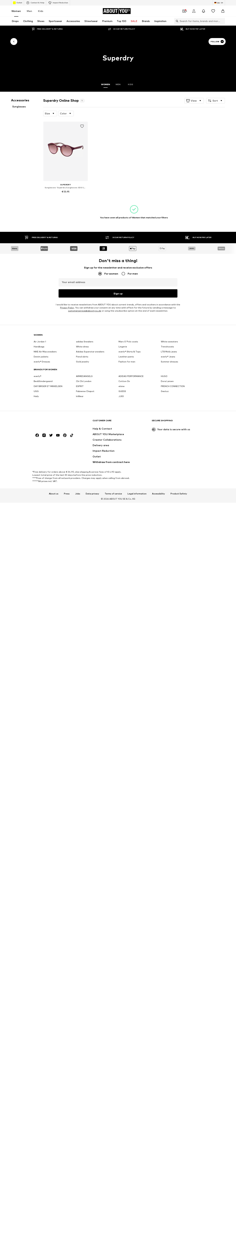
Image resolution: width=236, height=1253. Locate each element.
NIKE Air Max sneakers (45, 351)
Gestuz (165, 391)
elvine (122, 386)
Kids (40, 11)
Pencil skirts (82, 356)
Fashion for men (127, 361)
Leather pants (126, 356)
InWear (79, 396)
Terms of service (113, 494)
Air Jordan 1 (40, 341)
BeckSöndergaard (43, 381)
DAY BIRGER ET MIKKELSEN (48, 386)
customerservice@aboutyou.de (84, 310)
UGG (36, 391)
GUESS (122, 391)
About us (53, 494)
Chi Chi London (83, 381)
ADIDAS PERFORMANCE (131, 376)
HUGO (164, 376)
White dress (82, 346)
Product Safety (179, 494)
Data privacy (92, 494)
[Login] (194, 11)
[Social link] (37, 435)
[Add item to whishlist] (82, 126)
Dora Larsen (167, 381)
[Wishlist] (213, 11)
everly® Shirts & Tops (130, 351)
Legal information (137, 494)
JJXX (121, 396)
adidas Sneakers (84, 341)
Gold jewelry (82, 361)
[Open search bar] (176, 21)
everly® (37, 376)
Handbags (39, 346)
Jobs (77, 494)
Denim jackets (41, 356)
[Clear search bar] (222, 21)
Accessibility (158, 494)
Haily (36, 396)
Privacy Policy (67, 307)
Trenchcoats (167, 346)
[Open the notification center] (203, 11)
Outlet (19, 3)
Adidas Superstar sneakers (90, 351)
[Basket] (223, 11)
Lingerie (123, 346)
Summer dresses (169, 361)
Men (29, 11)
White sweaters (169, 341)
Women (16, 11)
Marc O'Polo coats (128, 341)
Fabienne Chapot (85, 391)
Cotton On (124, 381)
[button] (194, 100)
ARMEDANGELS (84, 376)
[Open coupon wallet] (184, 11)
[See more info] (65, 196)
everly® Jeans (168, 356)
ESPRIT (80, 386)
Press (67, 494)
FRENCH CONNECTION (173, 386)
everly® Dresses (42, 361)
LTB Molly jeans (169, 351)
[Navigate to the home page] (52, 422)
